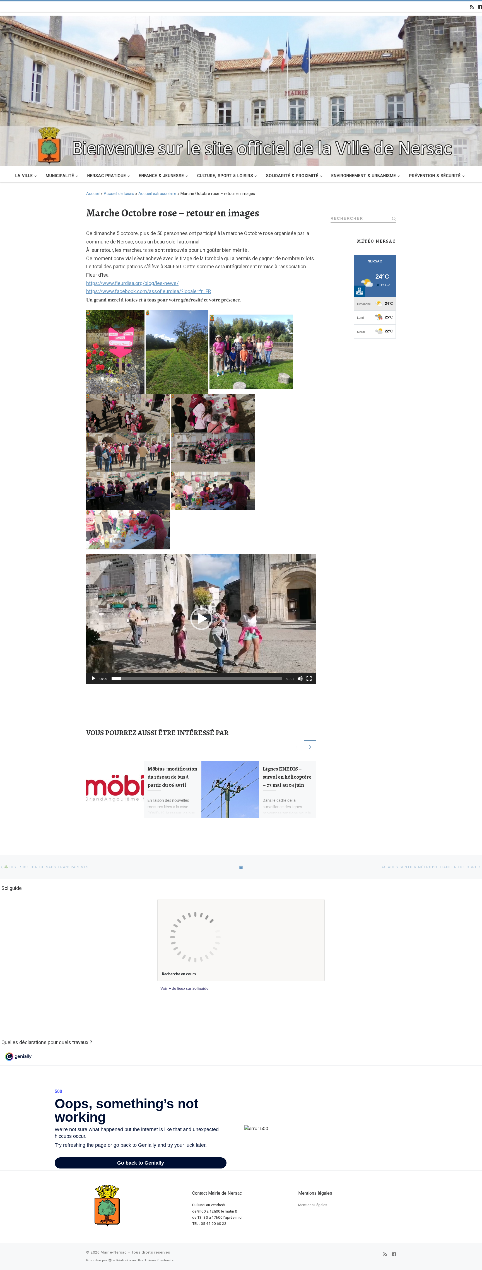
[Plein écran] (309, 678)
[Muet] (300, 678)
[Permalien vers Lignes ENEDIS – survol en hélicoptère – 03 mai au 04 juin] (230, 789)
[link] (148, 291)
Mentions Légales (312, 1205)
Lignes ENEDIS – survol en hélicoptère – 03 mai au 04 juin (287, 777)
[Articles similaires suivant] (310, 746)
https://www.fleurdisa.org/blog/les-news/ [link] (132, 283)
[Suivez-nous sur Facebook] (480, 7)
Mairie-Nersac (114, 1252)
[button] (201, 619)
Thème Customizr (159, 1260)
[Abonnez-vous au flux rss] (472, 7)
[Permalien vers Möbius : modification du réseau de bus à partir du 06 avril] (115, 789)
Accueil (93, 193)
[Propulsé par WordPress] (110, 1260)
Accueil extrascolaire (157, 193)
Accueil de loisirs (119, 193)
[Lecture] (93, 678)
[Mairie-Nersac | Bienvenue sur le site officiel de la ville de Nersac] (241, 90)
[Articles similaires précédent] (296, 746)
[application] (201, 619)
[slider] (197, 678)
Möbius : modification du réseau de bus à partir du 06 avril (172, 777)
